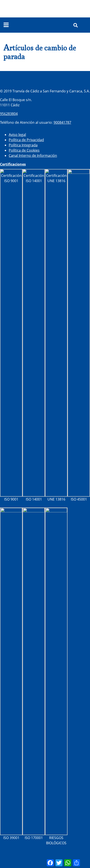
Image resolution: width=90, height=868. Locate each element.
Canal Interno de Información (33, 155)
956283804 (9, 113)
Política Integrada (23, 145)
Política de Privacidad (26, 139)
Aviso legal (17, 134)
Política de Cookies (24, 150)
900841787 (62, 122)
